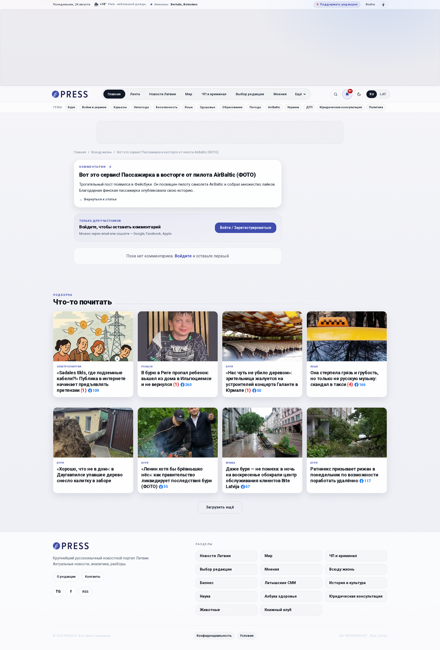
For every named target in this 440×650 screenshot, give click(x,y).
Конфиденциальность (214, 636)
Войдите (183, 256)
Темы (57, 107)
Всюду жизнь (101, 152)
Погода (255, 107)
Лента (135, 94)
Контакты (92, 577)
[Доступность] (383, 4)
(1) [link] (84, 390)
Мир (188, 94)
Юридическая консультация (341, 107)
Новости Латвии (162, 94)
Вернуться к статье (98, 199)
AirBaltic (274, 107)
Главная (114, 94)
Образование (232, 107)
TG (58, 592)
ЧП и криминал (214, 94)
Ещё (298, 94)
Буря (71, 107)
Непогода (141, 107)
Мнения (280, 94)
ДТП (309, 107)
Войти (370, 4)
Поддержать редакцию (337, 4)
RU (371, 94)
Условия (247, 636)
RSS (85, 591)
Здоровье (207, 107)
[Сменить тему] (359, 94)
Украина (293, 107)
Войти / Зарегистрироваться (245, 228)
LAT (383, 94)
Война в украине (94, 107)
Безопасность (166, 107)
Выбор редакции (250, 94)
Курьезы (120, 107)
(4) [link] (350, 384)
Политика (376, 107)
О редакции (66, 577)
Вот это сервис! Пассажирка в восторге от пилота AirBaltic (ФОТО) (167, 152)
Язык (189, 107)
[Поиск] (336, 94)
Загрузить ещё (220, 507)
